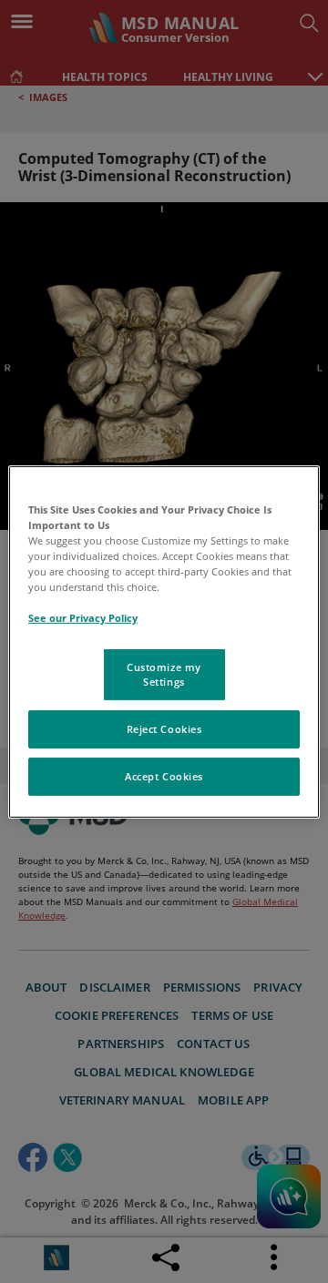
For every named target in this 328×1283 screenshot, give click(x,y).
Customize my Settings (164, 674)
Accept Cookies (164, 776)
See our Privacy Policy (83, 618)
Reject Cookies (164, 729)
